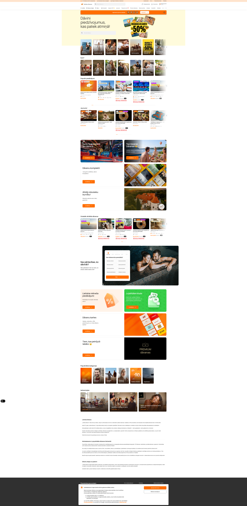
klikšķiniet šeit (122, 502)
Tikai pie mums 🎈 (125, 8)
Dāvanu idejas (91, 8)
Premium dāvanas (133, 8)
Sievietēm (153, 8)
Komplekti (105, 8)
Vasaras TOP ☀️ (111, 8)
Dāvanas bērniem (122, 264)
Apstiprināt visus (155, 488)
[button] (166, 47)
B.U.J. (151, 0)
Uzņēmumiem (146, 0)
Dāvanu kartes (142, 8)
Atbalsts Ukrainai (121, 272)
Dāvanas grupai (121, 268)
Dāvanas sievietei (122, 260)
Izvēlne (83, 8)
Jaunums (118, 8)
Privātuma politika (88, 502)
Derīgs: (119, 100)
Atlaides (148, 8)
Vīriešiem (159, 8)
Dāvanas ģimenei (110, 268)
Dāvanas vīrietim (110, 260)
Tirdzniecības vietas (157, 0)
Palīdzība (164, 0)
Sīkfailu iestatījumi (155, 491)
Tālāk (116, 277)
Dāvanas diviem (110, 264)
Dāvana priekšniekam (111, 272)
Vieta (97, 8)
